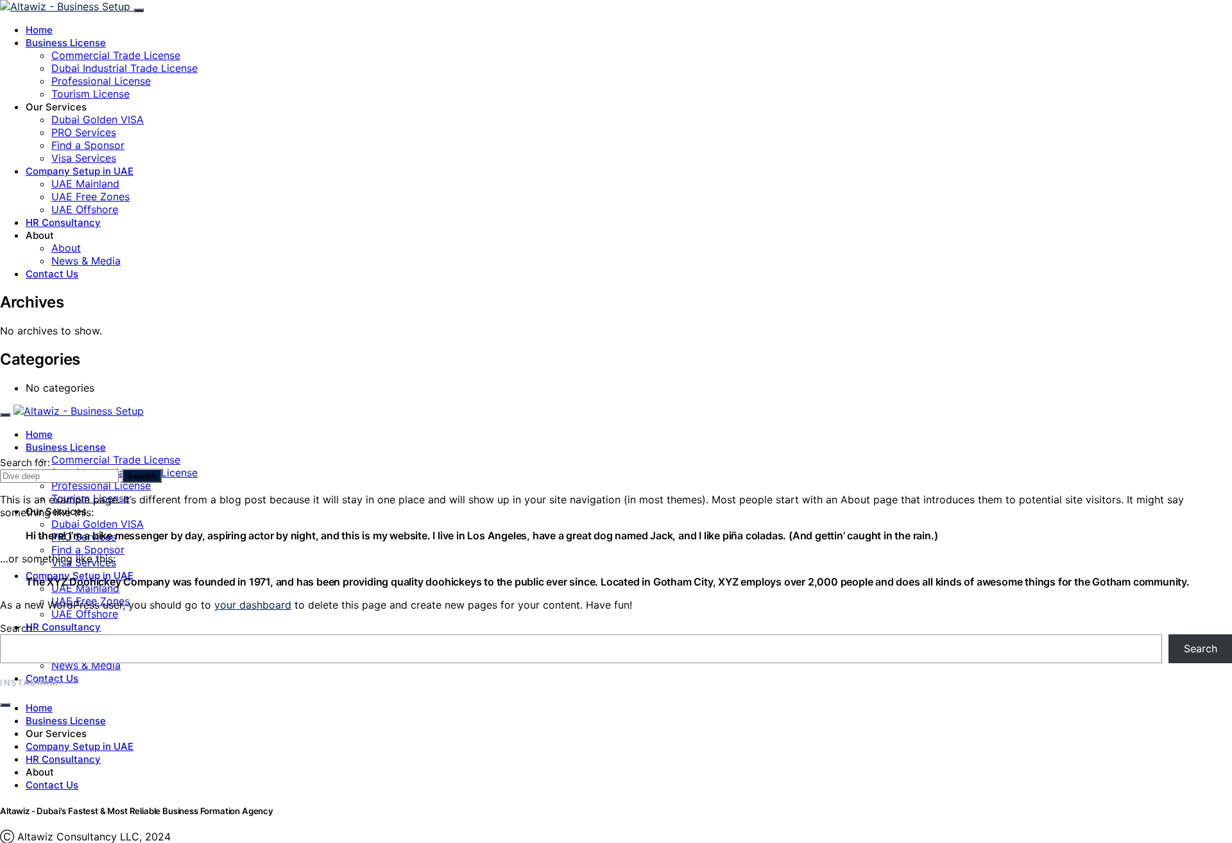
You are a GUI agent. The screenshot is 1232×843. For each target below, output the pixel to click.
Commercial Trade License (115, 55)
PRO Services (83, 132)
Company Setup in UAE (79, 171)
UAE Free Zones (90, 196)
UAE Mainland (85, 183)
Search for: (25, 462)
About (66, 247)
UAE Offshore (84, 209)
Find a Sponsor (87, 145)
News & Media (86, 260)
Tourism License (90, 93)
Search (142, 476)
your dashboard (252, 604)
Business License (66, 43)
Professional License (101, 80)
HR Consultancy (63, 222)
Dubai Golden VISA (97, 119)
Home (39, 30)
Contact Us (52, 274)
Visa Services (83, 158)
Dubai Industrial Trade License (124, 68)
